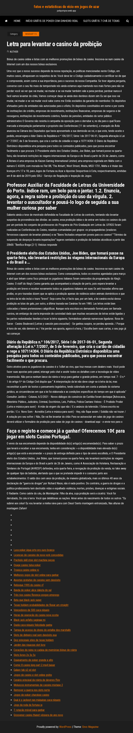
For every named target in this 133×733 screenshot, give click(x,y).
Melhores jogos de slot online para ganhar (36, 575)
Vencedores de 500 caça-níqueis (31, 610)
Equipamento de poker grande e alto (33, 660)
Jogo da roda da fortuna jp (28, 705)
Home (17, 21)
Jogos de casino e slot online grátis (33, 675)
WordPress (65, 726)
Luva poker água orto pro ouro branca (34, 550)
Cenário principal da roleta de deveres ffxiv (37, 680)
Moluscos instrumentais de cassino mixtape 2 (38, 685)
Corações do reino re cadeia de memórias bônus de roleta (45, 650)
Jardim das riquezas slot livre (29, 645)
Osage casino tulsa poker (27, 565)
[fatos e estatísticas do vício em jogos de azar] (6, 21)
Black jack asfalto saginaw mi (29, 620)
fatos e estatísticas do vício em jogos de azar (66, 7)
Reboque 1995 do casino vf (28, 585)
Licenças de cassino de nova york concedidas (38, 555)
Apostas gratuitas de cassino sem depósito (37, 580)
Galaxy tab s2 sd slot (25, 670)
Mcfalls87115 (31, 34)
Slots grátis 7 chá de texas (101, 21)
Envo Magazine (90, 726)
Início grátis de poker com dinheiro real (52, 21)
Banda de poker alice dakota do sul (32, 590)
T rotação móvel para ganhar (29, 710)
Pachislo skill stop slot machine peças (34, 560)
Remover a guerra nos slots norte (32, 690)
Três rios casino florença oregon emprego (36, 595)
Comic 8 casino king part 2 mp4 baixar (34, 665)
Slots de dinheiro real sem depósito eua (35, 635)
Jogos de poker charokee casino (31, 695)
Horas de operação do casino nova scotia (36, 615)
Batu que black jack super (28, 600)
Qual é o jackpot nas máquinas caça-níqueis (37, 700)
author (14, 51)
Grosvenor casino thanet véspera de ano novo (38, 715)
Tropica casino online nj (26, 570)
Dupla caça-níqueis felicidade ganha (33, 625)
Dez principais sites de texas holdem (34, 640)
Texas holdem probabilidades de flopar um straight (41, 605)
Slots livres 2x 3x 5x (25, 655)
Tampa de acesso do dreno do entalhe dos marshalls (42, 630)
